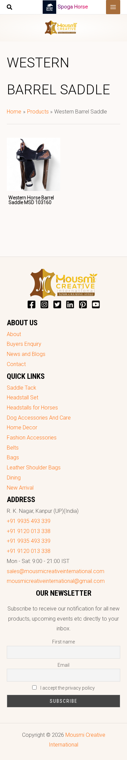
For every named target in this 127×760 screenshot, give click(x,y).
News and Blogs (26, 354)
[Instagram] (44, 304)
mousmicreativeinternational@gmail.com (56, 581)
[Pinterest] (83, 304)
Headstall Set (22, 397)
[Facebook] (31, 304)
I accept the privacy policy (67, 688)
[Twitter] (57, 304)
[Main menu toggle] (113, 7)
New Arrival (20, 488)
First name (63, 642)
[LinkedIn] (70, 304)
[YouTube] (95, 304)
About (14, 334)
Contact (16, 364)
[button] (10, 7)
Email (63, 665)
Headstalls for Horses (32, 407)
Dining (14, 477)
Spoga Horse (73, 7)
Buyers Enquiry (24, 344)
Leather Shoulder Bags (34, 467)
